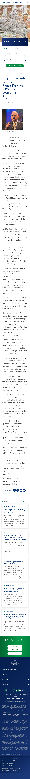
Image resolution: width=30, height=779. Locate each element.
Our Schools (5, 679)
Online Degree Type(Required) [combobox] (13, 54)
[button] (15, 669)
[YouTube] (19, 690)
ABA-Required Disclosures (8, 765)
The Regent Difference (9, 669)
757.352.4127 (20, 699)
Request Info (15, 649)
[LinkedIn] (16, 690)
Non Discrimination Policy (8, 763)
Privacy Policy (13, 761)
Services (4, 674)
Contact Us (5, 684)
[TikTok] (23, 690)
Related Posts (7, 501)
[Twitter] (6, 690)
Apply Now (15, 646)
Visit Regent (15, 653)
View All (25, 501)
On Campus (20, 48)
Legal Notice (5, 761)
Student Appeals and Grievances (10, 770)
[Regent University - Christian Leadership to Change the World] (15, 662)
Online (8, 48)
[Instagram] (13, 690)
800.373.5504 (10, 699)
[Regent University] (12, 2)
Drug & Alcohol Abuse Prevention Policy (11, 768)
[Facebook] (10, 690)
